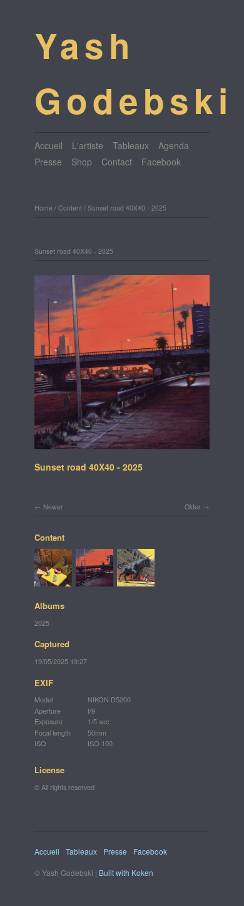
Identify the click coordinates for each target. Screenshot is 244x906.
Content (70, 207)
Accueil (48, 145)
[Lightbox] (122, 450)
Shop (81, 161)
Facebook (161, 161)
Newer (53, 506)
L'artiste (87, 145)
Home (43, 207)
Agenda (173, 145)
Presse (48, 161)
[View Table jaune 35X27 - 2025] (53, 581)
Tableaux (131, 145)
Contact (116, 161)
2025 (41, 623)
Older (193, 506)
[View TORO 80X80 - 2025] (136, 581)
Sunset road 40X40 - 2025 (127, 207)
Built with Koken (126, 872)
